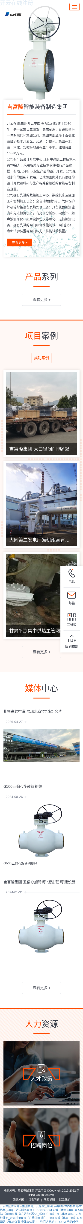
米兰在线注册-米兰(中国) (39, 1218)
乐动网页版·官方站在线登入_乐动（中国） (29, 1214)
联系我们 (64, 1199)
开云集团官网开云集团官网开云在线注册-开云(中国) (32, 1206)
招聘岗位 (41, 1145)
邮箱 (71, 603)
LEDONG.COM (42, 1210)
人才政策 (41, 1079)
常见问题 (33, 1199)
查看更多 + (19, 242)
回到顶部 (71, 646)
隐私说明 (49, 1199)
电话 (71, 581)
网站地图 (18, 1199)
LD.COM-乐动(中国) (67, 1222)
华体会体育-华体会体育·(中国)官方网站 (30, 1222)
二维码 (72, 624)
